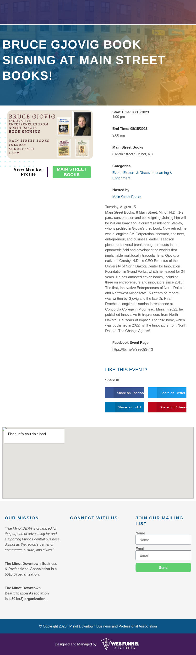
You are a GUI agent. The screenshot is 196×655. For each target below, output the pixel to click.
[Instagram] (93, 529)
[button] (124, 392)
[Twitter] (83, 529)
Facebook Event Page (130, 342)
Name (140, 533)
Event (116, 173)
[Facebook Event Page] (107, 345)
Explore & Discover (138, 173)
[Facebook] (72, 529)
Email (140, 548)
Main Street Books (126, 197)
